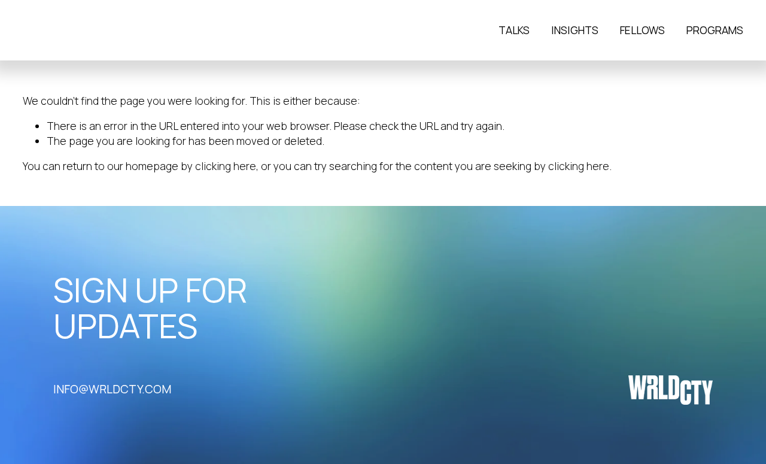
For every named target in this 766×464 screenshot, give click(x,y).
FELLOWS (642, 30)
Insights (574, 30)
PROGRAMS (714, 30)
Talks (514, 30)
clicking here (225, 166)
